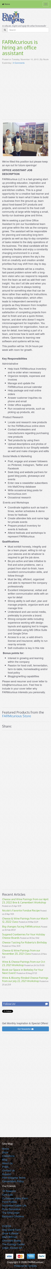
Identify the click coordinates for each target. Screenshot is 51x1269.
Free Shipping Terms (14, 1177)
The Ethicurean (10, 1212)
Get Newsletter (24, 1028)
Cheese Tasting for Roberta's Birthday (24, 942)
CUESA (6, 1226)
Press (5, 1166)
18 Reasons (9, 1191)
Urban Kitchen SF (12, 1248)
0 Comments (19, 62)
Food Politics (9, 1202)
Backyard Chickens (13, 1216)
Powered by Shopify (25, 1265)
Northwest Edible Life (14, 1205)
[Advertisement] (25, 92)
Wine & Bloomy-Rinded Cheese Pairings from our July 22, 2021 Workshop (25, 979)
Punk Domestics (11, 1209)
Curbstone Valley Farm (15, 1198)
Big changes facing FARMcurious (21, 926)
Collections (8, 1156)
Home (5, 1148)
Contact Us (8, 1170)
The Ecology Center (13, 1244)
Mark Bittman (9, 1237)
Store (5, 1152)
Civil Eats (7, 1194)
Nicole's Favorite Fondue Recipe (21, 910)
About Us (7, 1163)
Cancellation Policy (13, 1181)
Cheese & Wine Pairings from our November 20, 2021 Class (21, 952)
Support (6, 1174)
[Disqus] (25, 771)
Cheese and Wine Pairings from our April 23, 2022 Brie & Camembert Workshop (25, 901)
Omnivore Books (11, 1240)
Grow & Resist (10, 1233)
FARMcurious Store (16, 716)
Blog (4, 1159)
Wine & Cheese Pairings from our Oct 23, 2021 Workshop (23, 963)
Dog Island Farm (11, 1229)
